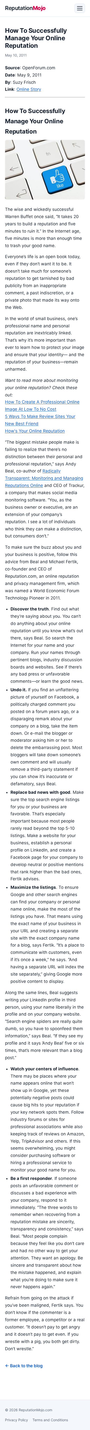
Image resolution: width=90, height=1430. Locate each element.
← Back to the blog (24, 1365)
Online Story (28, 89)
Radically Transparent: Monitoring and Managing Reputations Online (44, 478)
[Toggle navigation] (79, 8)
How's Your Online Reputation (35, 430)
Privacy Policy (16, 1420)
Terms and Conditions (50, 1420)
